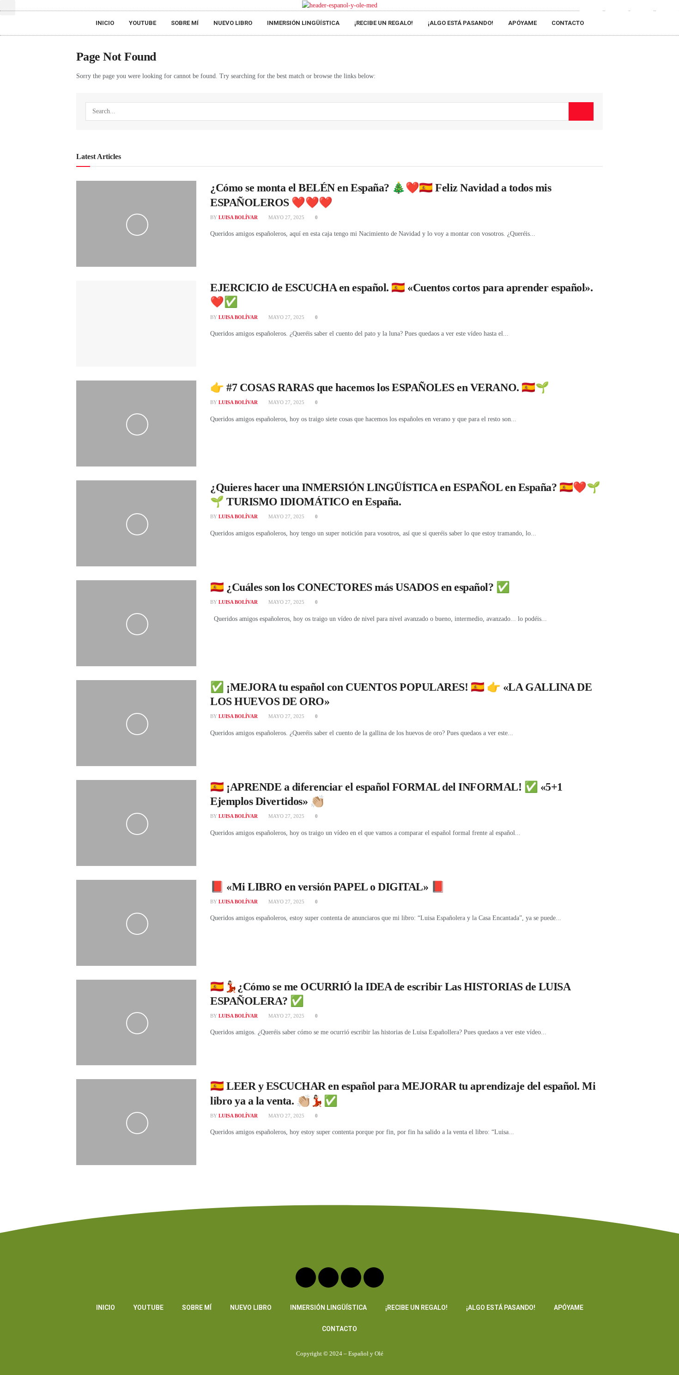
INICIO (105, 22)
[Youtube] (591, 11)
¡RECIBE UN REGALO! (383, 22)
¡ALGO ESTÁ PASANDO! (460, 22)
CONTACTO (568, 22)
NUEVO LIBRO (232, 22)
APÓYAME (522, 22)
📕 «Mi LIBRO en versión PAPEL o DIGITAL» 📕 (327, 887)
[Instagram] (616, 11)
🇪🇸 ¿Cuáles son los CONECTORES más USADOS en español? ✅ (360, 587)
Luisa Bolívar (238, 217)
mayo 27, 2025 (285, 217)
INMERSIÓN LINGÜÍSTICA (303, 22)
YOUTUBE (142, 22)
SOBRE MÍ (185, 22)
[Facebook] (642, 11)
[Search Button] (581, 111)
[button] (7, 7)
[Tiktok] (667, 11)
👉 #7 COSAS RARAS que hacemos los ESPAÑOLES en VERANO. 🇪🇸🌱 (379, 387)
